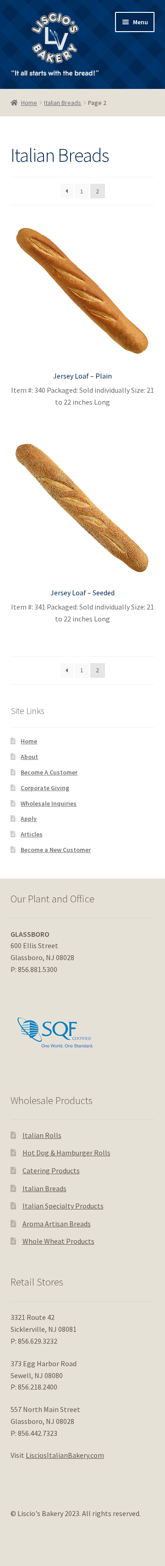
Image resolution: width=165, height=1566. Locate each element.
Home (29, 103)
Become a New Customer (56, 850)
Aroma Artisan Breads (56, 1223)
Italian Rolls (41, 1135)
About (29, 757)
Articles (32, 834)
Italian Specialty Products (63, 1205)
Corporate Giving (45, 788)
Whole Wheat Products (58, 1241)
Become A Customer (49, 772)
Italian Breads (62, 103)
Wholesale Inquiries (49, 803)
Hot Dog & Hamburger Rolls (66, 1152)
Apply (29, 818)
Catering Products (51, 1170)
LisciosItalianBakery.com (65, 1455)
